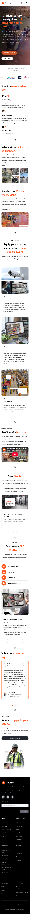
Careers (18, 857)
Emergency (19, 836)
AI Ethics (18, 860)
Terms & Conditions (9, 909)
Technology (5, 832)
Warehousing (5, 855)
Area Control (19, 826)
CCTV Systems (20, 883)
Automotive (5, 859)
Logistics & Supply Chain (6, 851)
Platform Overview (6, 823)
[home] (7, 2)
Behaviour (18, 829)
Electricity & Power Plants (7, 868)
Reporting (4, 826)
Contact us (19, 853)
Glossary (4, 890)
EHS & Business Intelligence (20, 888)
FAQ (3, 836)
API (17, 895)
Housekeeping (20, 832)
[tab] (15, 566)
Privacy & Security (6, 829)
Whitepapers (5, 887)
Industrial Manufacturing (5, 863)
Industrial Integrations (22, 892)
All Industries (5, 872)
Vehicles (18, 823)
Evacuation (19, 839)
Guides (3, 896)
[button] (22, 2)
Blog (3, 893)
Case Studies (5, 883)
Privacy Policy (20, 909)
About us (18, 850)
